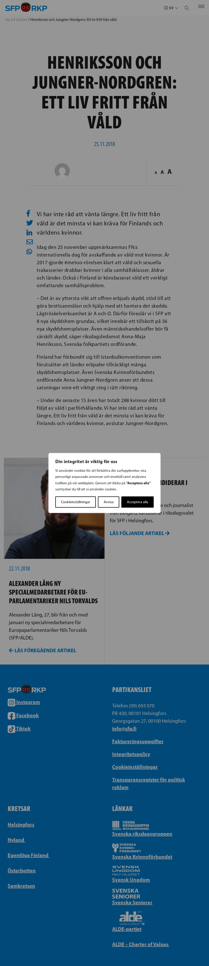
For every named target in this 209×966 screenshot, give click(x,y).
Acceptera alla (137, 502)
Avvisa (109, 502)
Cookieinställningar (75, 502)
